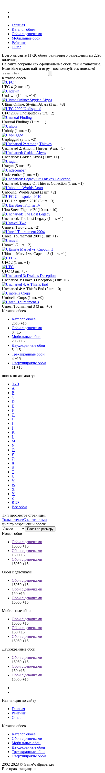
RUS (16, 502)
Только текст (12, 520)
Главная (18, 709)
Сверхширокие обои (29, 363)
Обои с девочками (27, 328)
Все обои (19, 507)
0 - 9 (15, 384)
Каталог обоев (24, 319)
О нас (16, 717)
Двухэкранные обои (28, 345)
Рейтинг (19, 713)
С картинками (35, 520)
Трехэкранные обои (28, 354)
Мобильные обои (26, 337)
